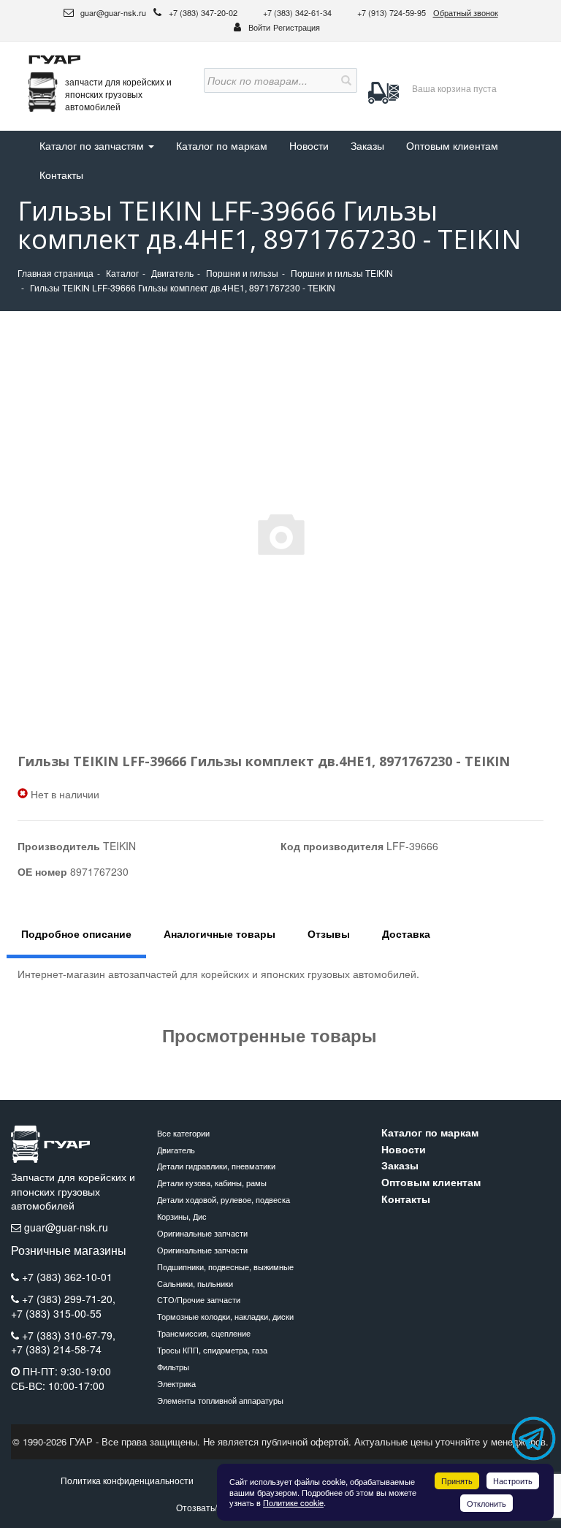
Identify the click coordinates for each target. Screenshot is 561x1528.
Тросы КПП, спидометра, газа (212, 1350)
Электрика (176, 1383)
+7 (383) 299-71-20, (68, 1298)
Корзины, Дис (182, 1216)
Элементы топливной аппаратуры (220, 1400)
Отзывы (329, 933)
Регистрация (296, 27)
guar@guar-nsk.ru (112, 12)
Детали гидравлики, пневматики (216, 1166)
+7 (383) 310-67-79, (68, 1335)
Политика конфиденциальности (127, 1480)
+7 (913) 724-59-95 (391, 12)
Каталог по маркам (221, 145)
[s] (344, 80)
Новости (309, 145)
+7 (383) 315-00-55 (56, 1314)
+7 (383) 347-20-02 (204, 12)
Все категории (183, 1133)
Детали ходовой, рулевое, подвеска (223, 1199)
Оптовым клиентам (452, 145)
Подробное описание (76, 933)
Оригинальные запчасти (202, 1233)
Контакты (61, 174)
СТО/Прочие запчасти (198, 1299)
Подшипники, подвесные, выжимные (225, 1266)
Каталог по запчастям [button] (93, 145)
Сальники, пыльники (195, 1283)
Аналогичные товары (219, 933)
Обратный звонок (465, 12)
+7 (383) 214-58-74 (56, 1349)
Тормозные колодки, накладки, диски (225, 1316)
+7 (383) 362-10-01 (67, 1276)
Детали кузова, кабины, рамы (212, 1182)
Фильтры (173, 1366)
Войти (259, 27)
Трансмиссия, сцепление (204, 1333)
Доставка (406, 933)
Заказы (367, 145)
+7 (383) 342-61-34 (298, 12)
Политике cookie (293, 1502)
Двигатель (176, 1149)
